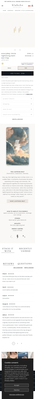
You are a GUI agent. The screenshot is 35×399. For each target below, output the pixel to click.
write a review (17, 119)
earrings (10, 10)
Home (4, 10)
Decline (16, 390)
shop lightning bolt (17, 201)
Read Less (29, 94)
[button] (3, 357)
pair (26, 68)
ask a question (18, 267)
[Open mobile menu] (2, 5)
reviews (8, 264)
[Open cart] (32, 5)
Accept (16, 385)
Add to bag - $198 (17, 73)
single (9, 68)
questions (25, 264)
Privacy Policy (9, 380)
